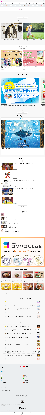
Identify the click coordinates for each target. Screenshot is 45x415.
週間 (11, 161)
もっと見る (22, 206)
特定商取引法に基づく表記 (22, 396)
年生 (26, 3)
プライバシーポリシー (25, 395)
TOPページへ (22, 17)
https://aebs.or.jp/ (3, 405)
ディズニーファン (3, 387)
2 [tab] (22, 110)
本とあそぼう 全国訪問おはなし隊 (5, 390)
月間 (33, 161)
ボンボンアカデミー (3, 385)
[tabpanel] (22, 136)
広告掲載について (18, 395)
